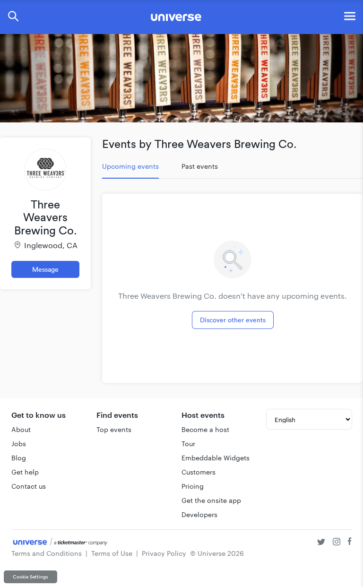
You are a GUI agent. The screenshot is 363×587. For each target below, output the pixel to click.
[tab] (130, 166)
